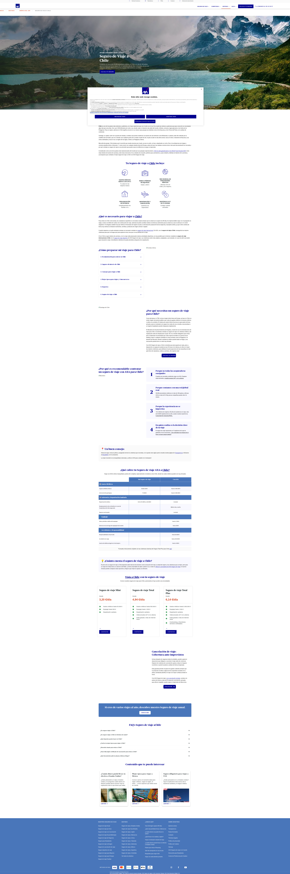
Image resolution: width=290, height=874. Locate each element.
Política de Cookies (173, 844)
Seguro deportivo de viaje (105, 850)
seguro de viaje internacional (145, 230)
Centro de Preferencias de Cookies (177, 856)
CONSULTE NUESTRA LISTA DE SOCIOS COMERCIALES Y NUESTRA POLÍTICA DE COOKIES (109, 112)
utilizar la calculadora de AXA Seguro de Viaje (167, 566)
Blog (233, 6)
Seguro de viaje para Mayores (106, 853)
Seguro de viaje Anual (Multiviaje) (107, 835)
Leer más (103, 803)
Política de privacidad (174, 841)
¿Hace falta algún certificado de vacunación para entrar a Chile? (118, 751)
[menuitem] (134, 1)
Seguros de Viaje (202, 6)
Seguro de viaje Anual (104, 826)
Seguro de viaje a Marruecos (129, 835)
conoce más (145, 713)
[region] (146, 106)
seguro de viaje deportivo (121, 238)
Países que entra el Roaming (153, 847)
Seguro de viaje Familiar (104, 859)
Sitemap (170, 847)
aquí (170, 548)
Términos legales (173, 838)
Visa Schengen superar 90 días (153, 826)
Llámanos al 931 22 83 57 (264, 6)
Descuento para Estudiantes (176, 853)
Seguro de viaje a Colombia (129, 853)
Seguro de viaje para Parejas (106, 856)
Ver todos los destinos (127, 856)
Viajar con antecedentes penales (154, 856)
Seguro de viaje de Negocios (106, 838)
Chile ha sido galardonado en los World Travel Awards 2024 (170, 151)
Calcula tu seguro (245, 6)
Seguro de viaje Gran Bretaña (130, 829)
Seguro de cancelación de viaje (106, 847)
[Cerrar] (201, 89)
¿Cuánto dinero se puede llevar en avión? (154, 832)
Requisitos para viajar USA (152, 853)
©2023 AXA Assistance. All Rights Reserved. (119, 872)
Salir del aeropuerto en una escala (154, 850)
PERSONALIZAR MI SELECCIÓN (145, 121)
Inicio (2, 10)
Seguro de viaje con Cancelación (107, 832)
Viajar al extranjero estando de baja (154, 839)
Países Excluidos (173, 832)
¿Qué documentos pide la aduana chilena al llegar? (115, 756)
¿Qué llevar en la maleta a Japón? (154, 836)
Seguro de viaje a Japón (128, 832)
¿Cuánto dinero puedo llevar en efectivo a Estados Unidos (155, 843)
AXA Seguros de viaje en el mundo (177, 850)
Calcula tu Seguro (107, 71)
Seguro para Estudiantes (104, 841)
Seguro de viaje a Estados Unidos (131, 826)
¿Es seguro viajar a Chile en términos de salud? (114, 734)
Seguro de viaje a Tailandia (129, 841)
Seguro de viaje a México (128, 847)
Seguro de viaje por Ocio (104, 829)
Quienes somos (172, 826)
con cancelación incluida (173, 678)
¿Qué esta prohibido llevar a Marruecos (155, 829)
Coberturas (215, 6)
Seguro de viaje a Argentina (129, 850)
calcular (168, 686)
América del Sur (24, 10)
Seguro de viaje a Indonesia (129, 844)
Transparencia (179, 452)
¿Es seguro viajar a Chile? (107, 730)
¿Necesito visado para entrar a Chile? (111, 747)
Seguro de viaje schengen (105, 844)
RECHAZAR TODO (120, 116)
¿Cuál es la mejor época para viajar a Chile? (112, 743)
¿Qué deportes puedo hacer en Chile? (111, 739)
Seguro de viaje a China (128, 838)
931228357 (105, 454)
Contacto (170, 835)
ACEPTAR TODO (171, 116)
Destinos (225, 6)
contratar (104, 632)
